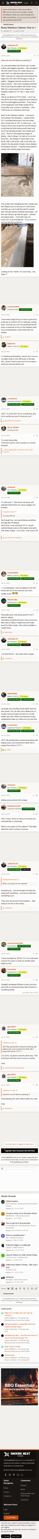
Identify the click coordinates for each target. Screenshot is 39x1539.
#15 (37, 953)
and (13, 421)
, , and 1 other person (19, 451)
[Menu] (3, 3)
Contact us (7, 1496)
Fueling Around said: (9, 879)
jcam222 (9, 1247)
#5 (37, 435)
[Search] (36, 3)
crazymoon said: (8, 512)
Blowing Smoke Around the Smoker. (17, 1320)
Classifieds (24, 1500)
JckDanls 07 (7, 31)
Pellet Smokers (18, 1247)
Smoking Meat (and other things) (27, 1494)
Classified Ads (23, 1257)
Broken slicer (10, 1355)
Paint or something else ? (15, 1235)
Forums (6, 1492)
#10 (37, 704)
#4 (37, 409)
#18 (37, 1085)
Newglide (9, 1280)
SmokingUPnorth (12, 1225)
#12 (37, 795)
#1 (37, 56)
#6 (37, 497)
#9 (37, 649)
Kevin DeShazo (11, 1204)
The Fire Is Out (11, 1257)
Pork (6, 1331)
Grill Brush (10, 1277)
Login (6, 1509)
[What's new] (31, 3)
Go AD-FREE (11, 1518)
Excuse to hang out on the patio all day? (21, 1213)
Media (23, 1489)
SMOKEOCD (10, 1216)
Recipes (23, 1485)
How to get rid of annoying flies (18, 1223)
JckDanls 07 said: (8, 1090)
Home (6, 1488)
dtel (7, 1238)
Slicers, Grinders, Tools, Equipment (17, 1360)
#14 (37, 874)
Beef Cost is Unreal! (12, 1346)
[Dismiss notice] (36, 9)
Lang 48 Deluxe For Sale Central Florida (21, 1255)
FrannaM (9, 1270)
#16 (37, 980)
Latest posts (6, 1309)
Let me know (22, 17)
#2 (37, 315)
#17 (37, 1037)
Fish (14, 1270)
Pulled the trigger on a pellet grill (18, 1245)
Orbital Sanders (12, 1201)
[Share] (34, 55)
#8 (37, 610)
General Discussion (22, 1216)
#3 (37, 351)
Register (7, 1513)
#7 (37, 583)
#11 (37, 735)
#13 (37, 814)
